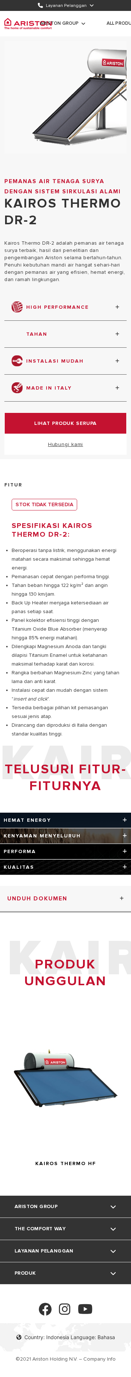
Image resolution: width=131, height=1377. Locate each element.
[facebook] (45, 1312)
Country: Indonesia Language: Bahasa (69, 1337)
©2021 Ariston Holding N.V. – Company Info (66, 1359)
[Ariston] (28, 23)
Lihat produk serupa (65, 423)
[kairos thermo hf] (66, 1152)
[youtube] (85, 1312)
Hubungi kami (65, 444)
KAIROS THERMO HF (65, 1163)
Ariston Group (59, 23)
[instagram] (65, 1312)
